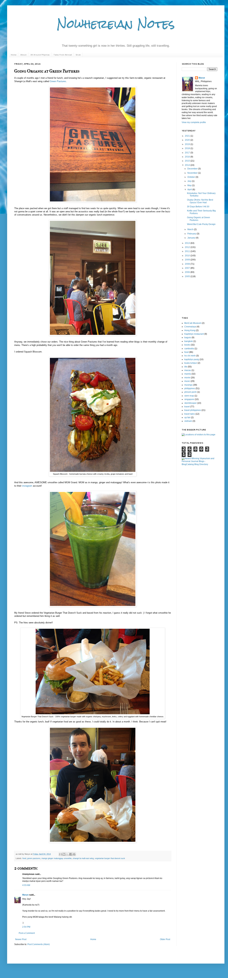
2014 (187, 165)
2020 (187, 140)
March (190, 229)
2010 (187, 255)
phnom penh (190, 392)
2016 (187, 156)
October (191, 177)
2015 (187, 161)
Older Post (165, 939)
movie (187, 377)
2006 (187, 272)
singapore (189, 399)
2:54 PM (26, 927)
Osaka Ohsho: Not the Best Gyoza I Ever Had (200, 201)
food (24, 858)
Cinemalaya (190, 326)
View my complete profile (194, 122)
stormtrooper (190, 403)
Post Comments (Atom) (38, 944)
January (191, 238)
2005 (187, 276)
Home (13, 54)
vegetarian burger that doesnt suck (110, 858)
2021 (187, 136)
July (189, 181)
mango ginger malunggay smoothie (57, 858)
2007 (187, 268)
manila (187, 374)
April (189, 189)
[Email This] (60, 854)
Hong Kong (189, 330)
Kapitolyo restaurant (194, 334)
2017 (187, 152)
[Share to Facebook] (70, 854)
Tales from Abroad (62, 54)
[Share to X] (67, 854)
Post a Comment (27, 933)
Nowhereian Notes (116, 23)
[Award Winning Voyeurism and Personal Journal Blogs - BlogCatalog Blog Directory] (199, 464)
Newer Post (20, 939)
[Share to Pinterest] (74, 854)
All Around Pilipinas (40, 54)
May (189, 185)
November (192, 173)
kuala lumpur (190, 363)
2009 (187, 259)
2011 (187, 251)
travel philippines (192, 410)
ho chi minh (190, 355)
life (185, 366)
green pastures (33, 858)
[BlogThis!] (64, 854)
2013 (187, 243)
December (192, 168)
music (187, 381)
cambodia (189, 348)
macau (187, 370)
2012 (187, 247)
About (23, 54)
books (187, 345)
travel (187, 406)
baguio (187, 337)
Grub (78, 54)
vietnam (188, 421)
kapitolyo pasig (191, 359)
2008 (187, 264)
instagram (27, 485)
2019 (187, 144)
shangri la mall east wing (83, 858)
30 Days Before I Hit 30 (198, 206)
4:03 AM (26, 885)
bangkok (188, 341)
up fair (187, 417)
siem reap (189, 396)
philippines (189, 388)
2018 (187, 148)
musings (188, 385)
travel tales (189, 414)
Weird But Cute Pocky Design (201, 224)
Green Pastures (58, 81)
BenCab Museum (192, 323)
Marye (25, 895)
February (192, 233)
